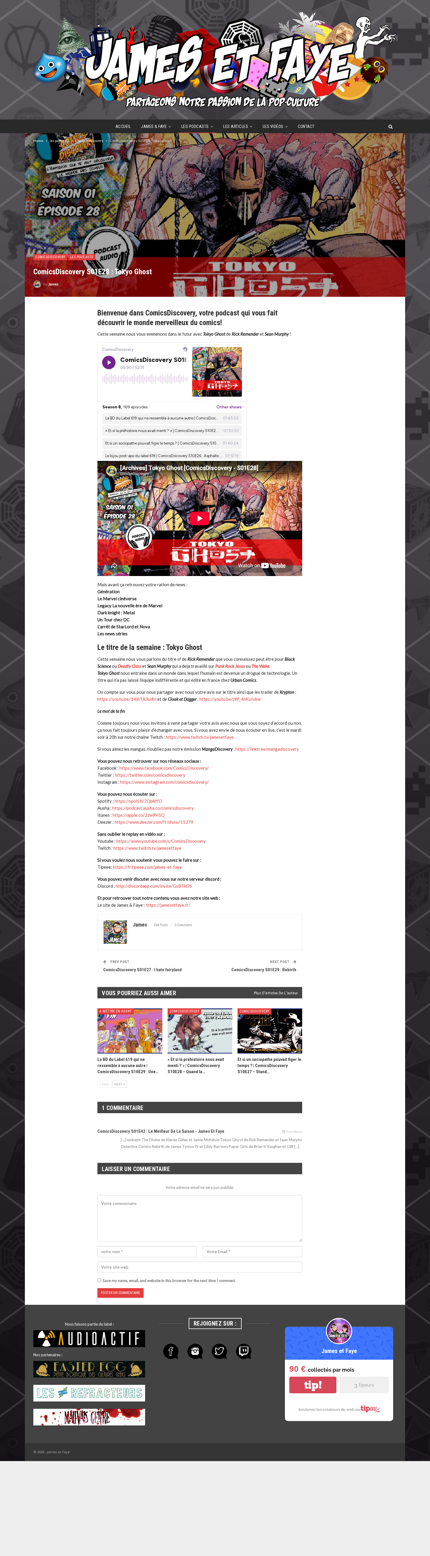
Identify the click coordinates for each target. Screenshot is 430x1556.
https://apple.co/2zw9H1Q (139, 815)
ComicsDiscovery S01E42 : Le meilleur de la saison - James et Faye (160, 1131)
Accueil (123, 126)
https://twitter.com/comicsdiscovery (150, 775)
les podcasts (195, 126)
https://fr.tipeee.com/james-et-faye (147, 867)
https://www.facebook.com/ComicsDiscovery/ (164, 768)
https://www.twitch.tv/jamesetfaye (200, 737)
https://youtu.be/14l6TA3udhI (126, 699)
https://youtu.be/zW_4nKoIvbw (230, 699)
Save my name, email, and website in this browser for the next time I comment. (169, 1280)
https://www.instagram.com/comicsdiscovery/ (164, 782)
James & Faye (154, 126)
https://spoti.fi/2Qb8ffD (138, 801)
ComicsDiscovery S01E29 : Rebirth (263, 969)
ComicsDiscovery (50, 257)
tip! (313, 1385)
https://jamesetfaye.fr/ (168, 905)
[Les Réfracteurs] (89, 1393)
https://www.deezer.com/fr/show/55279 (154, 822)
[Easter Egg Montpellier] (89, 1369)
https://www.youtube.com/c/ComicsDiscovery (161, 841)
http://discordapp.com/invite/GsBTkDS (154, 886)
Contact (306, 126)
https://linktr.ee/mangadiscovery (267, 749)
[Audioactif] (89, 1339)
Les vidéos (273, 126)
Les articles (235, 126)
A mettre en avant (115, 1011)
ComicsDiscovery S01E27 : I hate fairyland (142, 969)
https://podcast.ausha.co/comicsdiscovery (153, 808)
